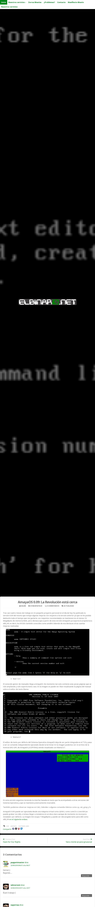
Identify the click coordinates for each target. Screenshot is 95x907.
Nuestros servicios (16, 2)
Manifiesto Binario (76, 2)
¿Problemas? (49, 2)
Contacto (61, 2)
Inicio (3, 2)
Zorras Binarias (34, 2)
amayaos (14, 826)
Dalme (23, 606)
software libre (23, 826)
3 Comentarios (53, 606)
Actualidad (69, 606)
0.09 (7, 826)
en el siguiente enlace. (18, 819)
